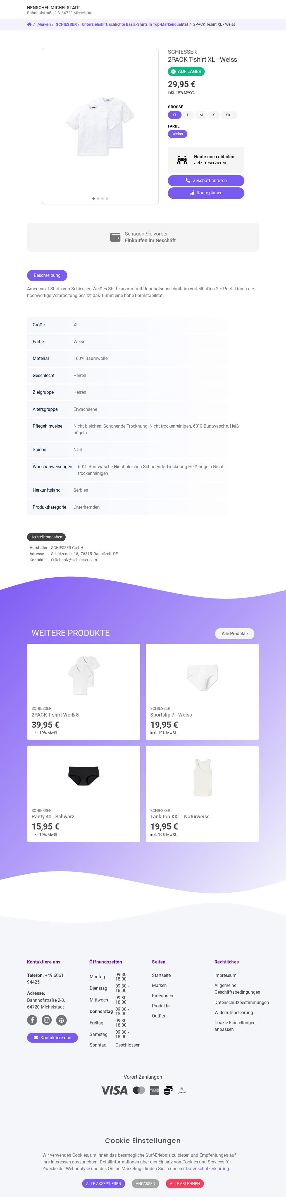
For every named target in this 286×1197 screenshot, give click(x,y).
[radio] (175, 115)
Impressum (225, 975)
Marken (44, 24)
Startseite (161, 975)
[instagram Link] (47, 1020)
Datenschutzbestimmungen (241, 1002)
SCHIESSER (66, 24)
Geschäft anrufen (209, 180)
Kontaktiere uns (55, 1037)
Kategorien (162, 995)
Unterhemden (86, 507)
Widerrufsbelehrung (233, 1012)
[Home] (29, 24)
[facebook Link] (32, 1020)
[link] (114, 9)
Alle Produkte (235, 633)
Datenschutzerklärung (207, 1168)
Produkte (161, 1006)
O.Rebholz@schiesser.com (74, 560)
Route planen (209, 192)
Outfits (158, 1016)
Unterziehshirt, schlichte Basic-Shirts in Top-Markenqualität (135, 24)
